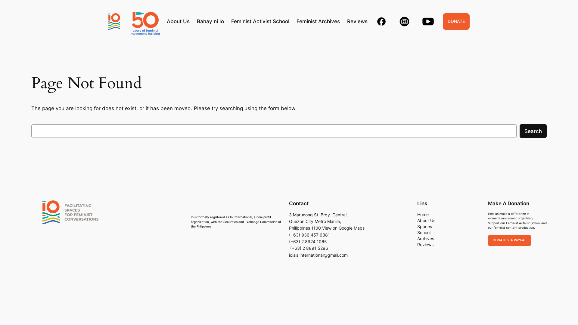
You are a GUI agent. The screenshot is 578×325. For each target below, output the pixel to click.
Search (533, 131)
